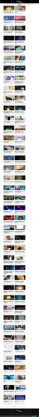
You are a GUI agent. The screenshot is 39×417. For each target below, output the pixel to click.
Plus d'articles (14, 406)
